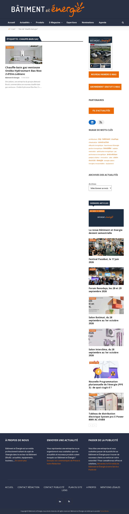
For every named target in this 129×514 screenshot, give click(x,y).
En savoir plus (21, 460)
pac (115, 151)
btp (99, 139)
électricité (92, 160)
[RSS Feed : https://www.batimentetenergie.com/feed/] (100, 122)
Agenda (102, 22)
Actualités (25, 22)
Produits (40, 22)
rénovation (104, 157)
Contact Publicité (54, 487)
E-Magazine (54, 22)
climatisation (93, 142)
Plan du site (75, 487)
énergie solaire (109, 160)
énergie (100, 160)
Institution (94, 363)
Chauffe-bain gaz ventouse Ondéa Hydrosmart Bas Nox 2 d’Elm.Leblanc (23, 71)
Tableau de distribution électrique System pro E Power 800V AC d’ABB (106, 416)
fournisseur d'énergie (111, 145)
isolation (115, 148)
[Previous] (90, 425)
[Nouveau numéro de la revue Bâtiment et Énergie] (100, 52)
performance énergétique (97, 154)
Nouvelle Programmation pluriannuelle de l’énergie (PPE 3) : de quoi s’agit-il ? (106, 384)
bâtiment (106, 139)
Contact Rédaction (28, 487)
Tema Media (104, 511)
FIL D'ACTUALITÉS (101, 110)
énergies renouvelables (97, 163)
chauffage (114, 139)
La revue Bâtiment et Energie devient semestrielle (105, 231)
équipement (110, 163)
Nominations (88, 22)
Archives (92, 184)
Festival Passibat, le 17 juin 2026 (104, 260)
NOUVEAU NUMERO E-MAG (103, 74)
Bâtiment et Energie (12, 78)
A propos (91, 487)
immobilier (107, 148)
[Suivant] (95, 425)
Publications (14, 29)
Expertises (72, 22)
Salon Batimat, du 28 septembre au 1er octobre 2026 (103, 320)
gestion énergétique (95, 148)
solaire (115, 157)
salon (110, 157)
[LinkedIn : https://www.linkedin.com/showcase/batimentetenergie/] (92, 122)
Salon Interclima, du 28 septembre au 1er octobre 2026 (103, 352)
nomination (92, 151)
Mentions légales (110, 487)
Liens (64, 490)
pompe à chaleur (94, 157)
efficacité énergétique (96, 145)
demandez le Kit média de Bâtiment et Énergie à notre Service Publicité (103, 466)
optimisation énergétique (105, 151)
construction (103, 142)
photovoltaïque (112, 154)
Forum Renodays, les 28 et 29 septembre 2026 (105, 290)
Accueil (11, 22)
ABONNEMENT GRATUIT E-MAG (105, 87)
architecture (93, 139)
